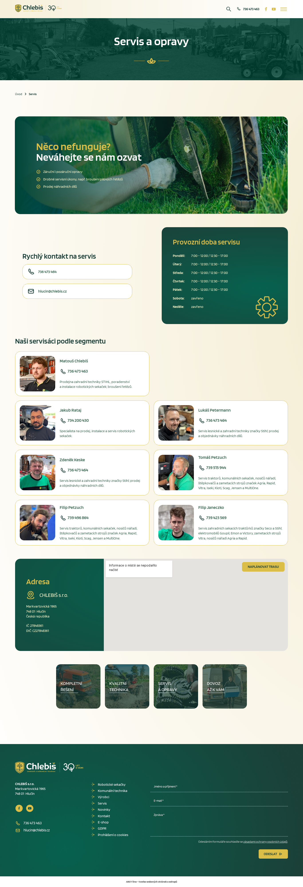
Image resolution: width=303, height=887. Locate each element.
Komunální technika (112, 791)
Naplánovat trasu (263, 567)
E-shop (103, 822)
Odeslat (270, 854)
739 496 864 (78, 517)
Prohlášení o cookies (113, 835)
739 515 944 (216, 467)
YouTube (273, 9)
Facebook (266, 9)
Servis (102, 803)
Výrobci (103, 797)
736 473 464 (47, 271)
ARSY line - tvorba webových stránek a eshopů (151, 881)
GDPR (102, 828)
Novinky (104, 809)
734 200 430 (78, 420)
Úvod (18, 94)
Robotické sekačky (112, 784)
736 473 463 (251, 9)
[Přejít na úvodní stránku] (38, 8)
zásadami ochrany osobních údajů (265, 841)
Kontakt (104, 816)
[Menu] (283, 9)
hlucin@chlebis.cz (52, 291)
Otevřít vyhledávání (228, 9)
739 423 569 (216, 517)
